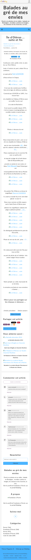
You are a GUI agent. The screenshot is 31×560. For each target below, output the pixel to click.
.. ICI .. (25, 239)
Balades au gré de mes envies (15, 13)
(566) (11, 529)
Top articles (6, 555)
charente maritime (8, 51)
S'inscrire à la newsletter (10, 328)
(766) (7, 527)
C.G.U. (24, 555)
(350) (11, 533)
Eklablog (26, 549)
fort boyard (16, 51)
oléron (17, 53)
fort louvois (22, 51)
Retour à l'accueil (15, 314)
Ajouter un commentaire (15, 382)
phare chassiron (23, 53)
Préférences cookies (23, 557)
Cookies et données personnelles (10, 557)
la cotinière (12, 53)
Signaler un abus (18, 555)
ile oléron (6, 53)
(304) (9, 535)
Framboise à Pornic (19, 485)
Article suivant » (23, 310)
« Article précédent (9, 310)
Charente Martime (8, 46)
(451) (7, 531)
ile (26, 51)
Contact (11, 555)
